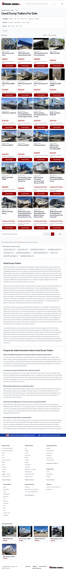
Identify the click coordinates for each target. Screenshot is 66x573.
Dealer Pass (49, 489)
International (6, 494)
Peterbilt (5, 501)
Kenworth (5, 496)
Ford (4, 498)
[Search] (54, 4)
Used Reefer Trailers (27, 256)
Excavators (49, 453)
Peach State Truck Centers (31, 489)
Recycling (48, 455)
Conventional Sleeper (7, 448)
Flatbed (27, 450)
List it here (19, 242)
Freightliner (6, 489)
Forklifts (48, 448)
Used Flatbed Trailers (54, 249)
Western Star (6, 513)
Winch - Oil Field (6, 476)
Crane (3, 464)
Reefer (26, 457)
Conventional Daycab (7, 450)
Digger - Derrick (6, 474)
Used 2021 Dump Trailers (11, 256)
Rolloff (3, 462)
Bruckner (27, 487)
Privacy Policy (43, 566)
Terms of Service (36, 568)
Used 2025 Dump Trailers (37, 249)
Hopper (27, 462)
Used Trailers (9, 253)
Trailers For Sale (5, 10)
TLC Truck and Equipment (31, 491)
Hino (4, 510)
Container (27, 467)
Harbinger (5, 515)
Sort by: (45, 35)
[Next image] (15, 44)
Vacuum (4, 469)
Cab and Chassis (6, 460)
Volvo (4, 491)
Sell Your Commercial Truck (53, 487)
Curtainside (28, 464)
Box (3, 457)
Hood (47, 471)
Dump (12, 10)
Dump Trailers (23, 249)
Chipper (4, 471)
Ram (4, 508)
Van (26, 448)
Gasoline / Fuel (28, 476)
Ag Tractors (49, 457)
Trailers (54, 253)
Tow (3, 455)
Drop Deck (27, 455)
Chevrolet (5, 503)
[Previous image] (3, 44)
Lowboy (27, 460)
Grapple (4, 467)
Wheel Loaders (50, 450)
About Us (27, 566)
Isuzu (4, 506)
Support (35, 566)
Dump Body (49, 474)
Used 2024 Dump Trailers (23, 253)
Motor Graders (50, 460)
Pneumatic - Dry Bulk (30, 469)
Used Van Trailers (9, 249)
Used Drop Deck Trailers (40, 253)
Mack (4, 487)
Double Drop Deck (29, 474)
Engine (48, 476)
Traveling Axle (28, 471)
